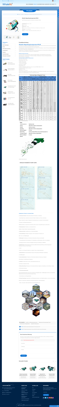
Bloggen (33, 395)
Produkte (35, 4)
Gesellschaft (33, 389)
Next (55, 361)
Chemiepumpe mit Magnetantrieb (25, 323)
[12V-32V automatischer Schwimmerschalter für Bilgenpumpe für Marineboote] (5, 69)
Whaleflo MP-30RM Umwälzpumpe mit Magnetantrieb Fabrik (42, 375)
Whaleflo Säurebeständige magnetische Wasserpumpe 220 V (32, 326)
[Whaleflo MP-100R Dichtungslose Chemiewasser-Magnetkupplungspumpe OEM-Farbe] (51, 368)
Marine (4, 46)
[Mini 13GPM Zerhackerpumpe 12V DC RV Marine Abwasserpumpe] (5, 75)
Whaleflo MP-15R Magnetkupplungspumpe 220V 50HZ (32, 375)
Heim (27, 4)
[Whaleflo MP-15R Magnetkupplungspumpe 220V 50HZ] (32, 368)
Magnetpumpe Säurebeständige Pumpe (45, 322)
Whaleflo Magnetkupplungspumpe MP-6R (29, 340)
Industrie (22, 14)
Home (19, 14)
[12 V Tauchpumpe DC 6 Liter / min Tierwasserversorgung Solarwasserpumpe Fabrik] (5, 98)
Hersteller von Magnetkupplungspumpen (31, 322)
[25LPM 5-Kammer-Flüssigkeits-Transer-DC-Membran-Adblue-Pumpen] (5, 92)
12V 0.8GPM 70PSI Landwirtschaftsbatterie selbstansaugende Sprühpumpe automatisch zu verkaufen (12, 104)
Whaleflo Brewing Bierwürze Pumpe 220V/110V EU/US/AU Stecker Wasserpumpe (35, 329)
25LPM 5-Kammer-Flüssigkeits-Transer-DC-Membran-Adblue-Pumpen (11, 92)
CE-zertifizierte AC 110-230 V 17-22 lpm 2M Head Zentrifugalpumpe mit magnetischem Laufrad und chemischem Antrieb (12, 87)
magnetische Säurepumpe (35, 323)
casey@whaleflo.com (8, 392)
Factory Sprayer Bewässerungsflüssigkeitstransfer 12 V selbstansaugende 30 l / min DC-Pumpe (12, 81)
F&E (50, 4)
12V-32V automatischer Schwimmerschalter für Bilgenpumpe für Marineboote (11, 69)
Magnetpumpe (27, 14)
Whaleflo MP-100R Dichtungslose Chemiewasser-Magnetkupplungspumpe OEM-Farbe (51, 375)
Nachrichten (47, 4)
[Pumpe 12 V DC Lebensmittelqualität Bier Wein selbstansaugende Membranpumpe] (5, 63)
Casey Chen (7, 394)
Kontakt (53, 4)
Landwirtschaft (5, 50)
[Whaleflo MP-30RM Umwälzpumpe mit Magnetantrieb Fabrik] (42, 368)
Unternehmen (30, 4)
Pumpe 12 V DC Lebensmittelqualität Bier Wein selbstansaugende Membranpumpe (11, 63)
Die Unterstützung (40, 4)
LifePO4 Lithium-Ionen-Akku (24, 400)
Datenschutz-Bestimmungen (35, 397)
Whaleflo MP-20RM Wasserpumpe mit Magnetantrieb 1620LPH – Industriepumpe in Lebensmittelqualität (23, 375)
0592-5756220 (7, 390)
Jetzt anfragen (25, 34)
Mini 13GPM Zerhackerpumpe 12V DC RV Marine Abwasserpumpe (12, 75)
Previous (53, 361)
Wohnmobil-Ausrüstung (6, 48)
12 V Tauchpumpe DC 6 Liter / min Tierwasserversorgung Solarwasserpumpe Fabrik (11, 98)
